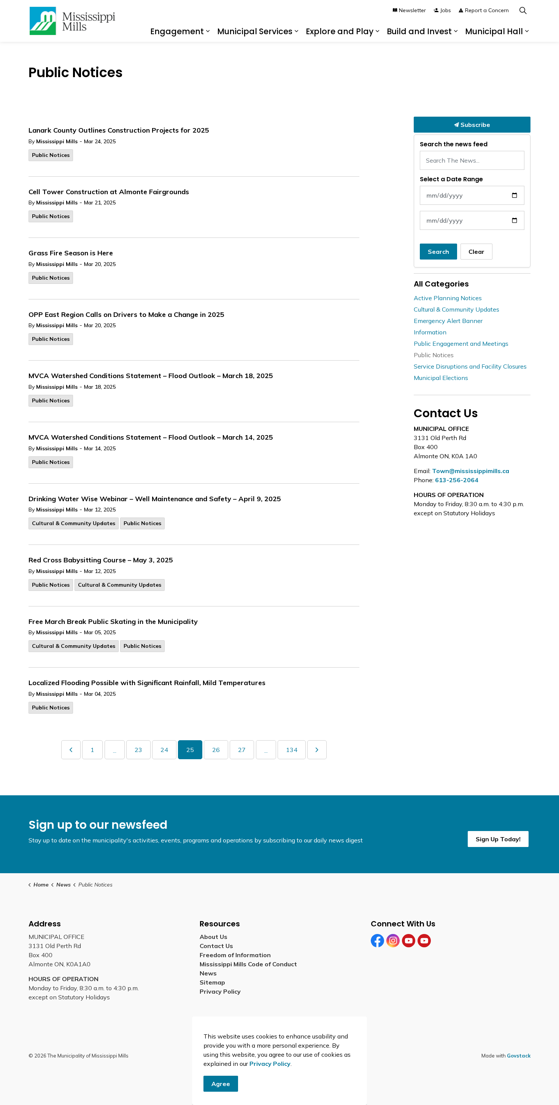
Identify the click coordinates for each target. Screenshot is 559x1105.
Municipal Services (254, 31)
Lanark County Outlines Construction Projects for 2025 (119, 130)
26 (216, 750)
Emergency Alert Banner (448, 321)
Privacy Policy (220, 991)
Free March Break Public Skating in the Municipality (113, 621)
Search (438, 251)
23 (138, 750)
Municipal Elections (441, 378)
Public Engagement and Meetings (461, 343)
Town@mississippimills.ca (470, 471)
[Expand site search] (522, 10)
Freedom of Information (235, 955)
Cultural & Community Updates (73, 523)
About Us (213, 936)
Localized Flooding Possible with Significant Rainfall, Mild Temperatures (147, 683)
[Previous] (71, 749)
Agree (220, 1084)
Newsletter (412, 10)
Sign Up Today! (498, 839)
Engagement (177, 31)
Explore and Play (339, 31)
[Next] (317, 749)
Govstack (518, 1056)
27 (242, 750)
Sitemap (214, 982)
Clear (476, 251)
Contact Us (216, 946)
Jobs (445, 10)
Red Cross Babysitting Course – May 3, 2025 (101, 560)
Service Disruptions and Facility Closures (470, 366)
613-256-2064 (456, 480)
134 (291, 750)
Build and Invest (419, 31)
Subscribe (474, 124)
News (208, 973)
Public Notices (51, 155)
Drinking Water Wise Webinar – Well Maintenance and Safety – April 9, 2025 (155, 499)
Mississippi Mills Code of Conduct (248, 964)
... (114, 750)
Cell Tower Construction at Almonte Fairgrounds (109, 192)
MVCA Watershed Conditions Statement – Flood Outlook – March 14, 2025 (151, 437)
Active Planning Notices (448, 298)
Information (430, 332)
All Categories (441, 284)
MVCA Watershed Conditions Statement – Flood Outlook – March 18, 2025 (151, 376)
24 (164, 750)
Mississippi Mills (57, 141)
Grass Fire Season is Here (71, 253)
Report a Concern (487, 10)
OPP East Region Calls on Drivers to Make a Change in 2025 (126, 314)
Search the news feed (454, 144)
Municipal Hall (494, 31)
